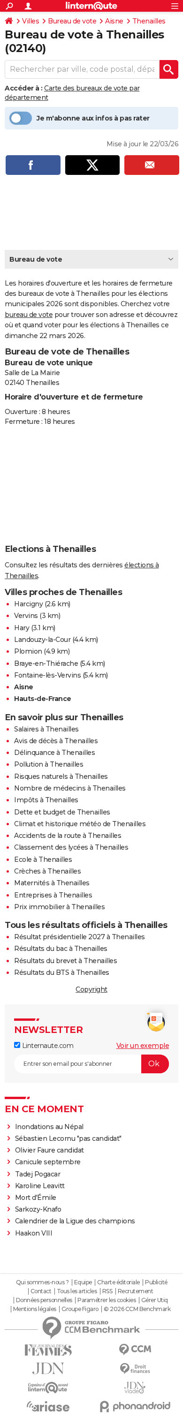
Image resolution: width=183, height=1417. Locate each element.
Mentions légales (34, 1309)
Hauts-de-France (42, 698)
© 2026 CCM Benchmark (137, 1309)
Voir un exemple (142, 1045)
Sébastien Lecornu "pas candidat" (68, 1138)
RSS (107, 1291)
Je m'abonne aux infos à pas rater (93, 118)
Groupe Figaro (80, 1309)
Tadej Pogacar (38, 1174)
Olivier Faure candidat (49, 1150)
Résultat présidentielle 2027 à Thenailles (79, 937)
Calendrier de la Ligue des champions (75, 1221)
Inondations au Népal (49, 1127)
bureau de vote (29, 314)
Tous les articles (77, 1291)
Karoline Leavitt (40, 1186)
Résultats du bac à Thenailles (60, 948)
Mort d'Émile (35, 1197)
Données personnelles (44, 1300)
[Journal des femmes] (48, 1350)
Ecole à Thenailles (43, 859)
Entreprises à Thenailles (53, 895)
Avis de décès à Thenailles (56, 741)
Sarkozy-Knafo (38, 1209)
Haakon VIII (34, 1233)
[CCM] (135, 1350)
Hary (21, 628)
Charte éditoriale (118, 1282)
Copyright (91, 989)
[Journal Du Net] (48, 1368)
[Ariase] (48, 1406)
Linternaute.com (46, 1045)
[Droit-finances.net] (135, 1369)
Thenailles (149, 21)
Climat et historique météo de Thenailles (79, 824)
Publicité (156, 1282)
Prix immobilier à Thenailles (59, 907)
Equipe (83, 1282)
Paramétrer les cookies (106, 1300)
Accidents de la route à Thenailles (67, 835)
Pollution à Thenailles (48, 764)
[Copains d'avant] (48, 1388)
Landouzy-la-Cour (42, 639)
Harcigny (28, 604)
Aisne (114, 21)
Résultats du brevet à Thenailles (65, 961)
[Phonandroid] (135, 1406)
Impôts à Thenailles (46, 800)
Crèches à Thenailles (47, 871)
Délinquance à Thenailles (54, 752)
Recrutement (135, 1291)
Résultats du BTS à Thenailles (61, 972)
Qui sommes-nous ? (42, 1282)
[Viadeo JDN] (135, 1388)
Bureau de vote (72, 21)
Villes (30, 21)
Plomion (28, 651)
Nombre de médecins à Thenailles (70, 788)
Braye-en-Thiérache (46, 663)
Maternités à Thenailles (52, 883)
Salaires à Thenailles (46, 729)
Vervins (26, 615)
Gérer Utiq (154, 1300)
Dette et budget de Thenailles (62, 812)
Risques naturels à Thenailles (61, 776)
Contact (41, 1291)
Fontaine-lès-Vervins (47, 675)
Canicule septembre (48, 1162)
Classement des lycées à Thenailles (71, 847)
